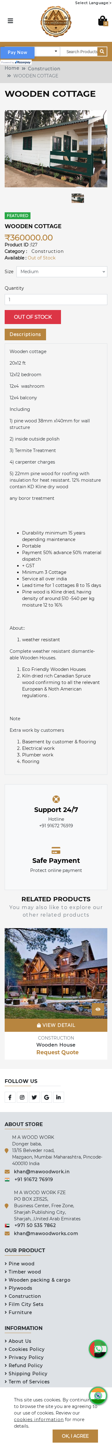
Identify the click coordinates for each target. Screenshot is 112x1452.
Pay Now (17, 53)
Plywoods (20, 1288)
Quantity (14, 288)
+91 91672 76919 (34, 1179)
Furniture (20, 1312)
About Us (20, 1341)
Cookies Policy (27, 1349)
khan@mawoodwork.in (42, 1171)
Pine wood (22, 1264)
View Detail (58, 1025)
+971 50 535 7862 (35, 1225)
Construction (44, 68)
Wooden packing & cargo (40, 1280)
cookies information (39, 1419)
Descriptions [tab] (25, 334)
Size (9, 271)
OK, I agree (75, 1436)
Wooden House (56, 1045)
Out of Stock (33, 317)
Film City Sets (26, 1304)
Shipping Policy (28, 1373)
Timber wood (25, 1272)
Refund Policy (26, 1365)
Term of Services (29, 1382)
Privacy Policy (26, 1357)
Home (12, 68)
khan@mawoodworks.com (46, 1233)
